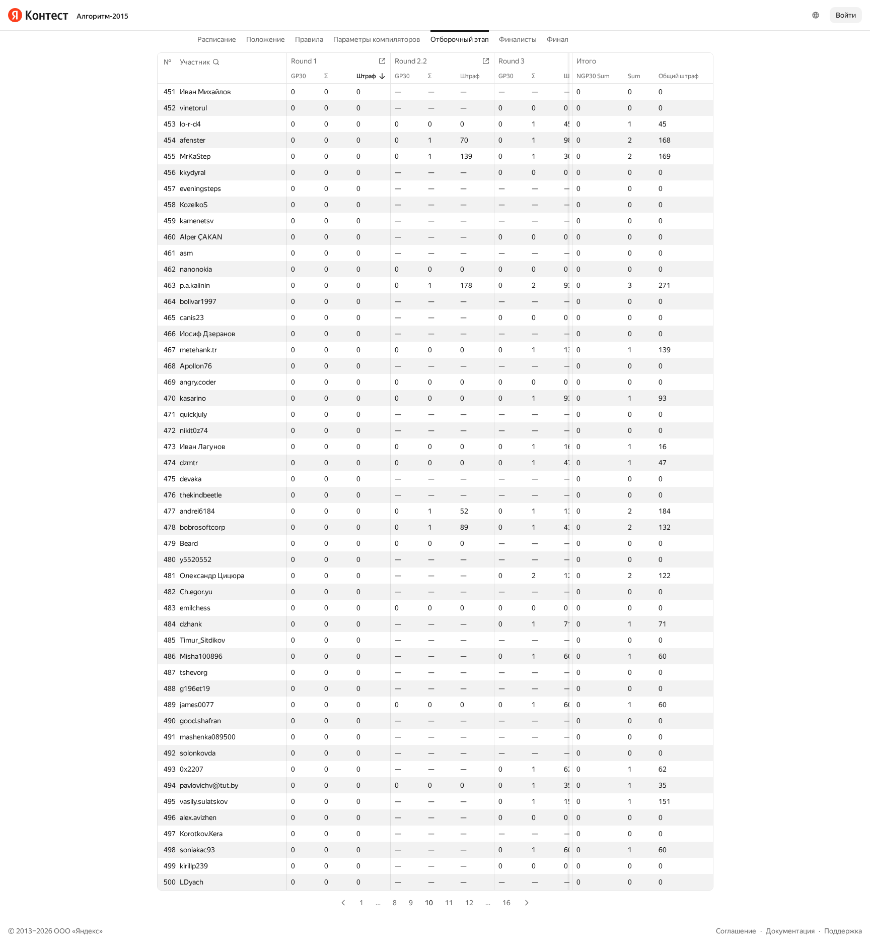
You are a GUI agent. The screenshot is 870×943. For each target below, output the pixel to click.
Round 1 (304, 61)
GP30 (298, 76)
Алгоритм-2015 (102, 16)
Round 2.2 (411, 61)
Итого (586, 61)
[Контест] (38, 15)
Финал (557, 39)
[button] (200, 62)
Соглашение (736, 931)
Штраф (366, 76)
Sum (634, 76)
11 (449, 903)
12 (469, 903)
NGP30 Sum (593, 76)
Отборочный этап (459, 39)
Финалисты (518, 39)
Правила (309, 39)
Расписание (216, 39)
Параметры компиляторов (376, 39)
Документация (790, 931)
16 (506, 903)
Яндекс (87, 931)
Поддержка (843, 931)
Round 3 (511, 61)
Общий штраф (679, 76)
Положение (265, 39)
